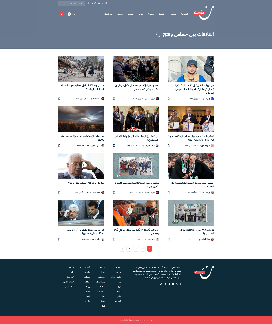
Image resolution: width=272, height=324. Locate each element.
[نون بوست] (203, 14)
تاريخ (119, 286)
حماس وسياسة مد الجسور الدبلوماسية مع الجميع (192, 184)
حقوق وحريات (116, 277)
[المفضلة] (61, 14)
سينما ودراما (100, 291)
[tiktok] (161, 284)
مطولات (87, 277)
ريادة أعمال (100, 281)
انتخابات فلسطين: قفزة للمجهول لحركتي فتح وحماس (136, 231)
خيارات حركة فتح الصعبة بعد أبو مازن (86, 183)
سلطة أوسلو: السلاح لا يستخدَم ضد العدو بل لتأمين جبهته (136, 184)
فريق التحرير (150, 99)
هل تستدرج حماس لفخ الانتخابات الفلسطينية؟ (197, 231)
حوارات (87, 281)
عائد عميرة (96, 239)
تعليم (119, 296)
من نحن (71, 267)
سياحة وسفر (100, 286)
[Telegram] (92, 3)
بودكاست (108, 14)
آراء (120, 281)
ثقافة (140, 14)
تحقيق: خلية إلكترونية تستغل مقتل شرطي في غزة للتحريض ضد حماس (137, 87)
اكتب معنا (70, 277)
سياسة (173, 14)
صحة (103, 301)
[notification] (75, 14)
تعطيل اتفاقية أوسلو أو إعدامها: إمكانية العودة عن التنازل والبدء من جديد (191, 138)
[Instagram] (95, 3)
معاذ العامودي (204, 239)
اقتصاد (162, 14)
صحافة (102, 272)
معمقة (120, 14)
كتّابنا (72, 272)
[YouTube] (99, 3)
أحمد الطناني (95, 99)
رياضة (119, 291)
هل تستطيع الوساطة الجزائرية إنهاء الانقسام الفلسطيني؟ (137, 138)
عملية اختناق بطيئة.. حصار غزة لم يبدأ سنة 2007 (82, 138)
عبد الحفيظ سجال (148, 145)
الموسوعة (86, 296)
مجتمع (151, 14)
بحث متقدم (69, 286)
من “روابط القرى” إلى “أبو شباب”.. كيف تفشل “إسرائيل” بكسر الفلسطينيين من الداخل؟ (194, 89)
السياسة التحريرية (67, 281)
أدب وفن (101, 277)
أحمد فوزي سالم (93, 192)
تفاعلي (87, 291)
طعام (103, 296)
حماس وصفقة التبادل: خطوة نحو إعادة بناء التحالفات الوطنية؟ (82, 87)
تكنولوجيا (118, 301)
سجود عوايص (204, 145)
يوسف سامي (205, 192)
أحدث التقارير (85, 267)
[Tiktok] (88, 3)
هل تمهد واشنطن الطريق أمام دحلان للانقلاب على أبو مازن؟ (85, 231)
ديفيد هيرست (149, 239)
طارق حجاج (95, 145)
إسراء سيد (206, 99)
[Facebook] (106, 3)
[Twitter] (102, 3)
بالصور (87, 301)
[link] (158, 34)
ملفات (131, 14)
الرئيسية (184, 14)
